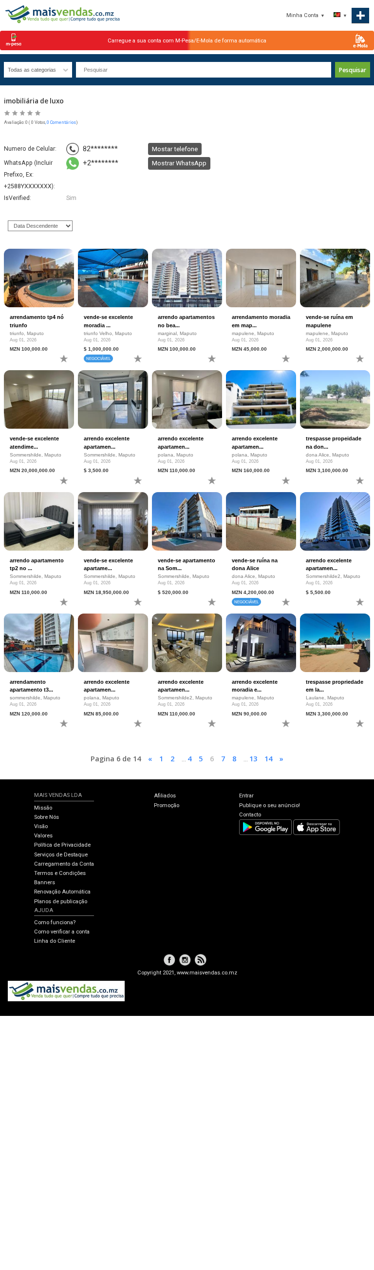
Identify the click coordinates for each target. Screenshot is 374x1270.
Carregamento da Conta (64, 864)
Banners (44, 882)
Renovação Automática (62, 892)
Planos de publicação (60, 901)
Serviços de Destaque (61, 855)
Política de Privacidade (62, 845)
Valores (43, 836)
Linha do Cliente (54, 941)
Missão (43, 808)
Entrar (246, 796)
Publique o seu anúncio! (269, 805)
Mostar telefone (175, 149)
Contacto (250, 815)
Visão (41, 826)
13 (253, 758)
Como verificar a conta (62, 932)
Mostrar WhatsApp (179, 163)
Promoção (166, 805)
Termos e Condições (60, 873)
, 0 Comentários (60, 122)
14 (268, 758)
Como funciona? (54, 922)
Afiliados (165, 796)
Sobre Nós (46, 817)
